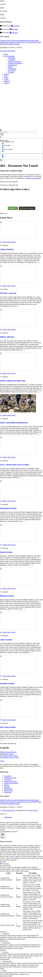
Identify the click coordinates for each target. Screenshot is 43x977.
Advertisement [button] (4, 959)
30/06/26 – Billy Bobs (7, 337)
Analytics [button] (3, 950)
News (6, 76)
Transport (11, 72)
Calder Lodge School (9, 242)
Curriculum (11, 60)
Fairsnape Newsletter (7, 683)
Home (6, 54)
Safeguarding (12, 69)
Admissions (11, 58)
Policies (10, 67)
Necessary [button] (3, 862)
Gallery (6, 79)
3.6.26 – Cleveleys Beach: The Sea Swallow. (15, 464)
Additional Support (10, 778)
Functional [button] (3, 932)
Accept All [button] (13, 831)
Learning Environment (15, 63)
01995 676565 (36, 42)
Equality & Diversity (14, 61)
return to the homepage (33, 178)
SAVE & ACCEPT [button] (6, 976)
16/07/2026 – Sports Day (8, 293)
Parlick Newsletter (6, 552)
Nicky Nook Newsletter (8, 727)
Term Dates (11, 70)
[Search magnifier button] (2, 134)
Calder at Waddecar (7, 249)
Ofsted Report (12, 65)
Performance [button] (4, 941)
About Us (7, 81)
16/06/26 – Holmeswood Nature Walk (12, 380)
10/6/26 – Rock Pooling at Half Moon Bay (14, 422)
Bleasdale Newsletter (7, 596)
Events (6, 78)
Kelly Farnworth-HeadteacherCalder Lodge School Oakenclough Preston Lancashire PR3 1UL (19, 41)
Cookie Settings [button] (5, 831)
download (16, 26)
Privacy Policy (33, 810)
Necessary (5, 864)
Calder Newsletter (6, 639)
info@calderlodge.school (12, 44)
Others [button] (2, 968)
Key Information (9, 56)
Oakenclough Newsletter (8, 508)
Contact (6, 83)
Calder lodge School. (8, 810)
